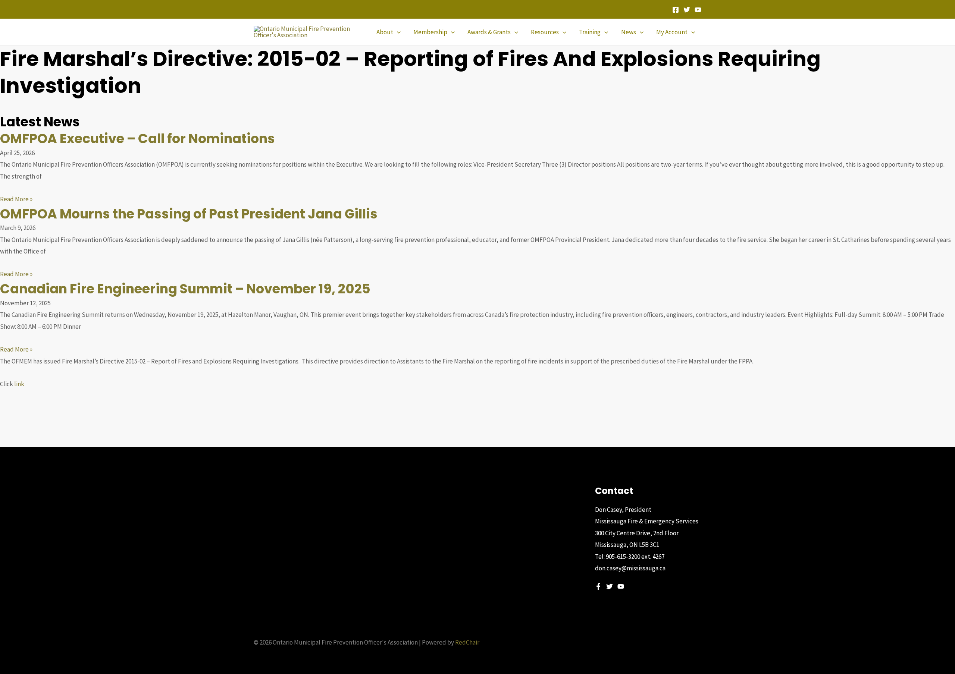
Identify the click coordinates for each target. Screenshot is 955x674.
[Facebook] (675, 9)
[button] (397, 32)
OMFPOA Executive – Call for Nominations (137, 138)
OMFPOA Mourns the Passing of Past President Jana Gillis (189, 214)
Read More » (16, 199)
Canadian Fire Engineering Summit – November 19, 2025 (185, 289)
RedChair (467, 642)
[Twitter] (686, 9)
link (19, 384)
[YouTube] (698, 9)
